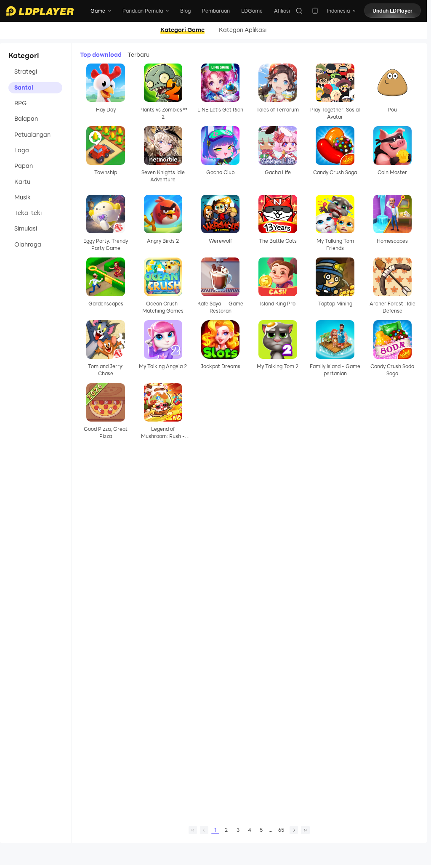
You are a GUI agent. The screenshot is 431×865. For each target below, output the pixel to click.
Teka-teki (28, 213)
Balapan (26, 118)
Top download (101, 55)
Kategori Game (182, 30)
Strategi (25, 71)
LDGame (252, 11)
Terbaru (138, 55)
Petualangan (32, 134)
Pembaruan (216, 11)
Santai (23, 87)
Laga (21, 150)
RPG (20, 103)
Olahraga (27, 244)
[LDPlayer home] (40, 11)
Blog (185, 11)
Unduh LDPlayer (392, 11)
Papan (23, 166)
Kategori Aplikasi (242, 30)
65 (281, 830)
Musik (22, 197)
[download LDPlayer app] (315, 10)
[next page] (294, 830)
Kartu (22, 182)
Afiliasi (282, 11)
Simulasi (25, 228)
